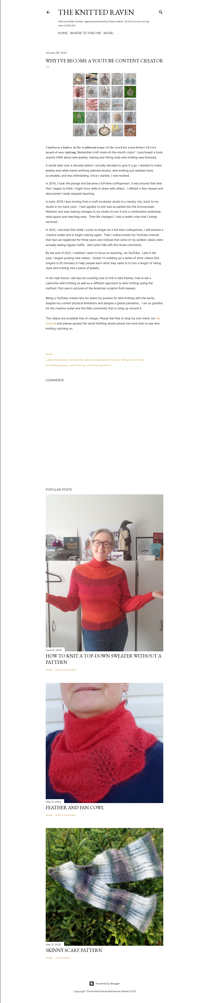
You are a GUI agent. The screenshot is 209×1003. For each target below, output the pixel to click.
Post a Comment (66, 669)
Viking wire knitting (132, 359)
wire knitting (77, 365)
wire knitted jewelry (57, 365)
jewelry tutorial (111, 359)
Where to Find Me (85, 33)
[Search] (160, 11)
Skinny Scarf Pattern (74, 950)
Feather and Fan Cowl (75, 807)
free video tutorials (90, 359)
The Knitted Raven (96, 12)
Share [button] (49, 354)
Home (63, 33)
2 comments (63, 957)
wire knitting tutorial (99, 365)
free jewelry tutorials (66, 359)
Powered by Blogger (108, 983)
